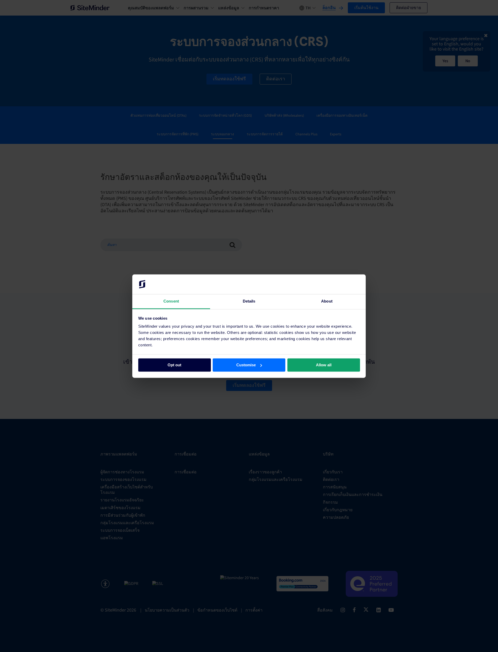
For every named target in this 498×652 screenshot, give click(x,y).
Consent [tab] (171, 301)
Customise (246, 365)
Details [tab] (249, 301)
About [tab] (327, 301)
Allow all (323, 365)
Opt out (174, 365)
